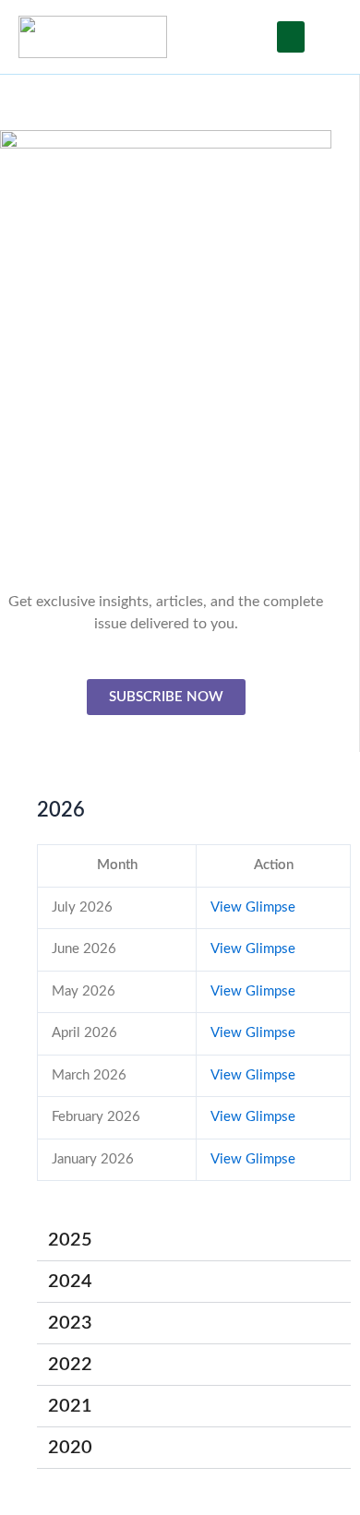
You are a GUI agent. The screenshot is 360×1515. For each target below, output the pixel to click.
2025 (70, 1240)
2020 (70, 1447)
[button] (291, 37)
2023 (70, 1323)
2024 (70, 1281)
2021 (70, 1406)
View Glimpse (252, 907)
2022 (70, 1364)
